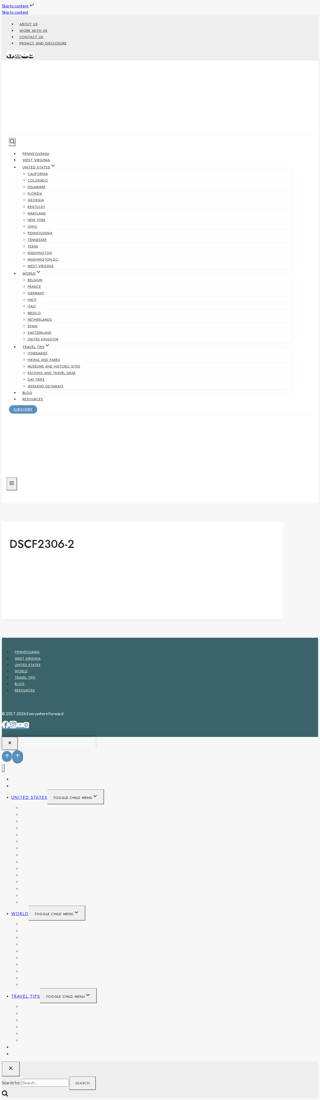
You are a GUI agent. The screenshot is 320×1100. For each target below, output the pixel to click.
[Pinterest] (31, 56)
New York (37, 220)
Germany (36, 293)
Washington (40, 253)
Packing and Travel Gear (52, 373)
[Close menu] (3, 768)
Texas (33, 246)
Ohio (32, 226)
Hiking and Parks (44, 359)
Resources (32, 399)
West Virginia (36, 160)
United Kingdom (43, 339)
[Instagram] (18, 56)
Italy (32, 306)
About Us (28, 24)
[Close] (10, 743)
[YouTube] (25, 56)
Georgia (36, 200)
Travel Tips (25, 677)
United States (28, 665)
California (38, 173)
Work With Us (33, 30)
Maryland (37, 213)
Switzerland (40, 332)
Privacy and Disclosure (43, 43)
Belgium (35, 280)
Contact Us (31, 37)
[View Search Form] (12, 142)
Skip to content (15, 6)
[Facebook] (10, 56)
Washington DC (43, 259)
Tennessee (37, 239)
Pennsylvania (35, 153)
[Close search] (11, 1068)
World (21, 671)
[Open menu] (12, 483)
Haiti (32, 299)
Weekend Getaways (45, 386)
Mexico (34, 313)
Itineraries (38, 353)
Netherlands (40, 319)
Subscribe (23, 409)
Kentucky (36, 206)
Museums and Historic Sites (54, 366)
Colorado (38, 180)
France (34, 286)
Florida (35, 193)
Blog (27, 392)
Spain (32, 326)
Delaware (36, 187)
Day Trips (36, 379)
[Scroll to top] (7, 756)
